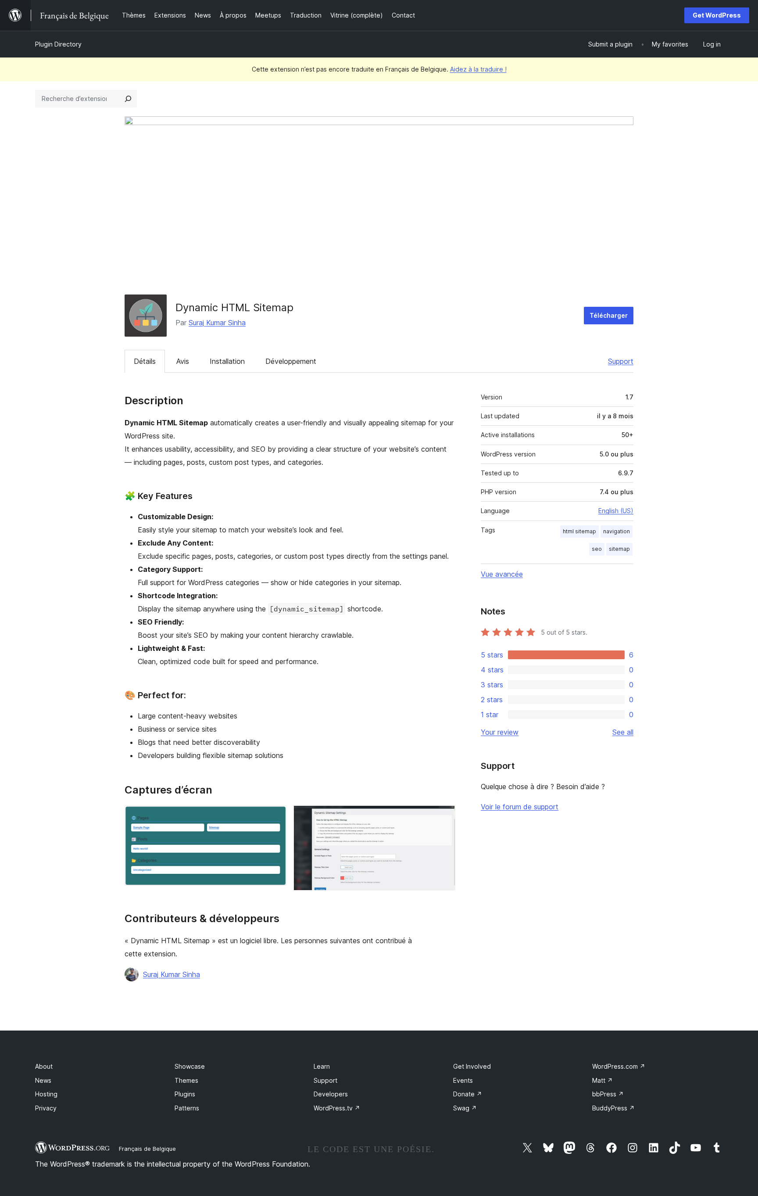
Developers (331, 1094)
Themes (186, 1080)
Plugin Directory (58, 44)
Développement (290, 361)
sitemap (619, 549)
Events (463, 1080)
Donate (467, 1094)
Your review (499, 732)
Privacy (46, 1108)
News (43, 1080)
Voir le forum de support (519, 806)
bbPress (608, 1094)
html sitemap (579, 531)
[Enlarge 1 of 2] (274, 817)
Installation (227, 361)
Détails (145, 361)
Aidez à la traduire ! (478, 69)
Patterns (187, 1108)
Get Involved (472, 1066)
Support (620, 361)
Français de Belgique (147, 1148)
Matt (602, 1080)
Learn (322, 1066)
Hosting (46, 1094)
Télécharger (609, 315)
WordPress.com (618, 1066)
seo (597, 549)
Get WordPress (717, 15)
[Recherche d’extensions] (128, 99)
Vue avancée (502, 574)
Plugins (185, 1094)
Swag (465, 1108)
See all (622, 732)
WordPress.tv (337, 1108)
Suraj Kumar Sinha (217, 322)
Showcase (190, 1066)
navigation (616, 531)
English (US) (615, 510)
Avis (182, 361)
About (44, 1066)
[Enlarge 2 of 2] (443, 817)
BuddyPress (613, 1108)
